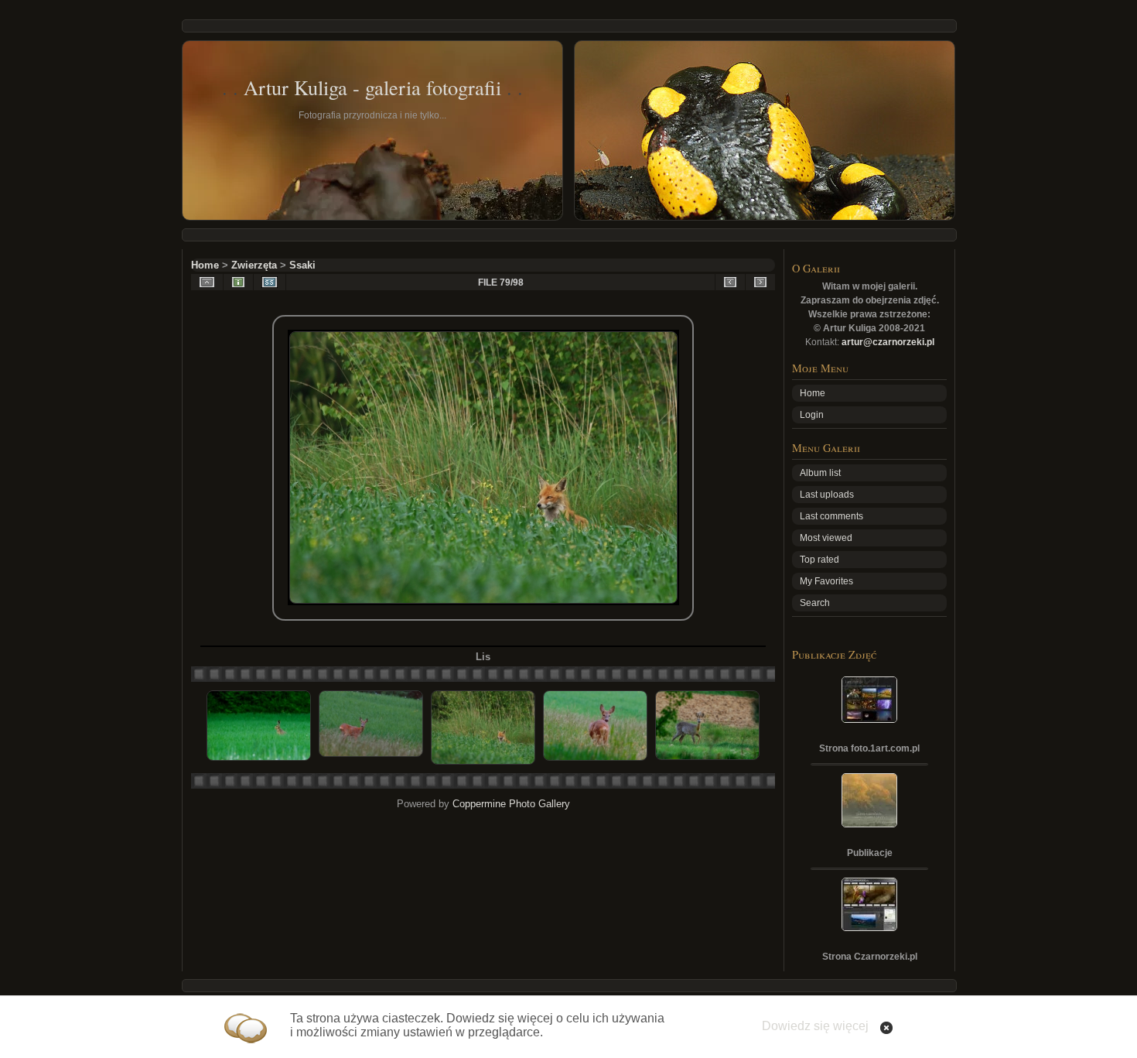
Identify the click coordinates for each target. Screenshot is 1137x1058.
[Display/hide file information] (238, 282)
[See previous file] (730, 282)
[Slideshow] (269, 282)
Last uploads (827, 494)
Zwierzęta (254, 265)
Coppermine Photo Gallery (511, 804)
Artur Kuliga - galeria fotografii (372, 87)
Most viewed (826, 537)
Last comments (831, 516)
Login (812, 414)
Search (815, 602)
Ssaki (302, 265)
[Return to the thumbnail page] (207, 282)
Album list (820, 472)
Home (205, 265)
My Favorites (826, 581)
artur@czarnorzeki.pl (888, 342)
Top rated (819, 559)
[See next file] (760, 282)
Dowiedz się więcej (815, 1025)
